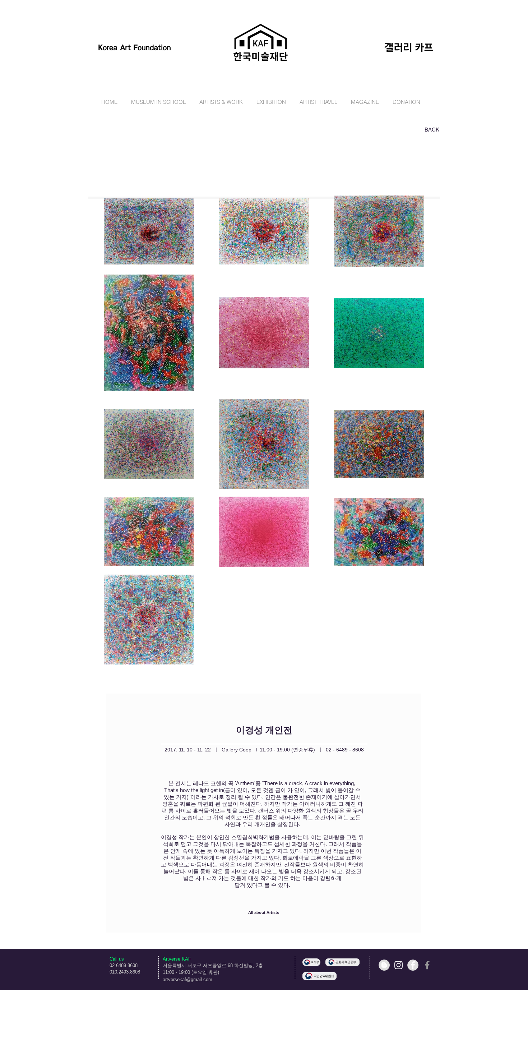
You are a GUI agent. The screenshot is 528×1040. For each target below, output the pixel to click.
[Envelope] (311, 962)
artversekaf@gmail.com (187, 979)
